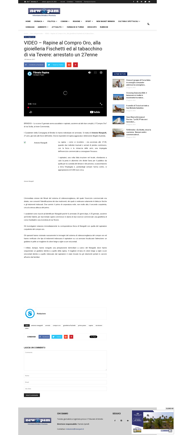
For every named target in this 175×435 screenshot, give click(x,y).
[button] (148, 24)
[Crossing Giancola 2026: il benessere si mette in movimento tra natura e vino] (118, 96)
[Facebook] (133, 1)
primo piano (82, 325)
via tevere (99, 325)
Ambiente (42, 27)
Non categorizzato (30, 37)
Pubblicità (78, 2)
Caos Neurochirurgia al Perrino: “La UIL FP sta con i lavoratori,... (137, 119)
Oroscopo (92, 27)
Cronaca (38, 21)
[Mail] (141, 1)
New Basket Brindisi (105, 21)
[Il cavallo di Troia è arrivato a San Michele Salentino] (118, 108)
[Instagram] (137, 1)
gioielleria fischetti (69, 325)
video (27, 328)
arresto (47, 325)
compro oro (57, 325)
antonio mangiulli (37, 325)
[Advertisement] (77, 187)
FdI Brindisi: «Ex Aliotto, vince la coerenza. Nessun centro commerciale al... (138, 132)
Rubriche (104, 27)
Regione (76, 21)
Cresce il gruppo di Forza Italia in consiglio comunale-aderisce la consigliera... (138, 82)
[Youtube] (149, 1)
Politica (51, 21)
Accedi (63, 2)
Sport (88, 21)
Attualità (57, 27)
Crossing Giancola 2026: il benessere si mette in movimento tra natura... (136, 95)
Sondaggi (30, 27)
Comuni (64, 21)
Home (28, 21)
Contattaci (70, 2)
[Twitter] (145, 1)
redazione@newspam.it (75, 429)
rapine (91, 325)
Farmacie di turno (89, 2)
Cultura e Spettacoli (128, 21)
